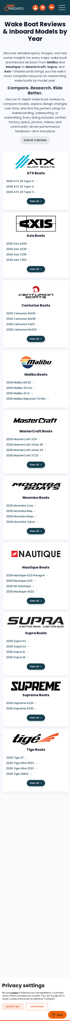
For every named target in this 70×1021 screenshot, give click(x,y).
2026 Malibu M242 (19, 382)
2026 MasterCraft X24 (21, 439)
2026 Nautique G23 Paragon (26, 575)
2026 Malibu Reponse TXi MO (26, 399)
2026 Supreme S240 (20, 708)
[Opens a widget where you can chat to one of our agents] (57, 1015)
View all (34, 201)
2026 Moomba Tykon (21, 522)
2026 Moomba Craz (20, 506)
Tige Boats (36, 749)
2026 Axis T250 (16, 260)
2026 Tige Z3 (15, 758)
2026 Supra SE (16, 657)
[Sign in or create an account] (35, 8)
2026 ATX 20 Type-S (20, 181)
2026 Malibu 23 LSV (19, 388)
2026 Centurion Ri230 (21, 313)
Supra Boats (36, 633)
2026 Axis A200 (16, 244)
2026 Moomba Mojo (20, 516)
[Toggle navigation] (62, 8)
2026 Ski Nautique (18, 586)
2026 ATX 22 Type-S (20, 186)
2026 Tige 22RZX (17, 774)
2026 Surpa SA (16, 646)
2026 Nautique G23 (19, 581)
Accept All (12, 1006)
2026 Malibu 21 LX (18, 393)
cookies (14, 992)
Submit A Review (35, 140)
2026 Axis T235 (16, 254)
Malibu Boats (35, 374)
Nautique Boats (35, 567)
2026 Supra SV (16, 641)
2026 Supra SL (16, 652)
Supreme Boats (35, 695)
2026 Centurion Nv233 (21, 330)
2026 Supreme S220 (20, 703)
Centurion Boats (36, 305)
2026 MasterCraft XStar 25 (25, 445)
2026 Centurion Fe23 (20, 324)
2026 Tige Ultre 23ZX (20, 768)
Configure (37, 1006)
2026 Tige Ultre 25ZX (20, 763)
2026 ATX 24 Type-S (20, 192)
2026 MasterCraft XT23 (22, 455)
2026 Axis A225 (16, 249)
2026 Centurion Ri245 (21, 319)
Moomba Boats (36, 497)
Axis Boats (36, 235)
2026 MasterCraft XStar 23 (25, 450)
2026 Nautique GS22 (20, 592)
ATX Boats (36, 173)
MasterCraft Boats (36, 431)
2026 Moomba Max (19, 511)
